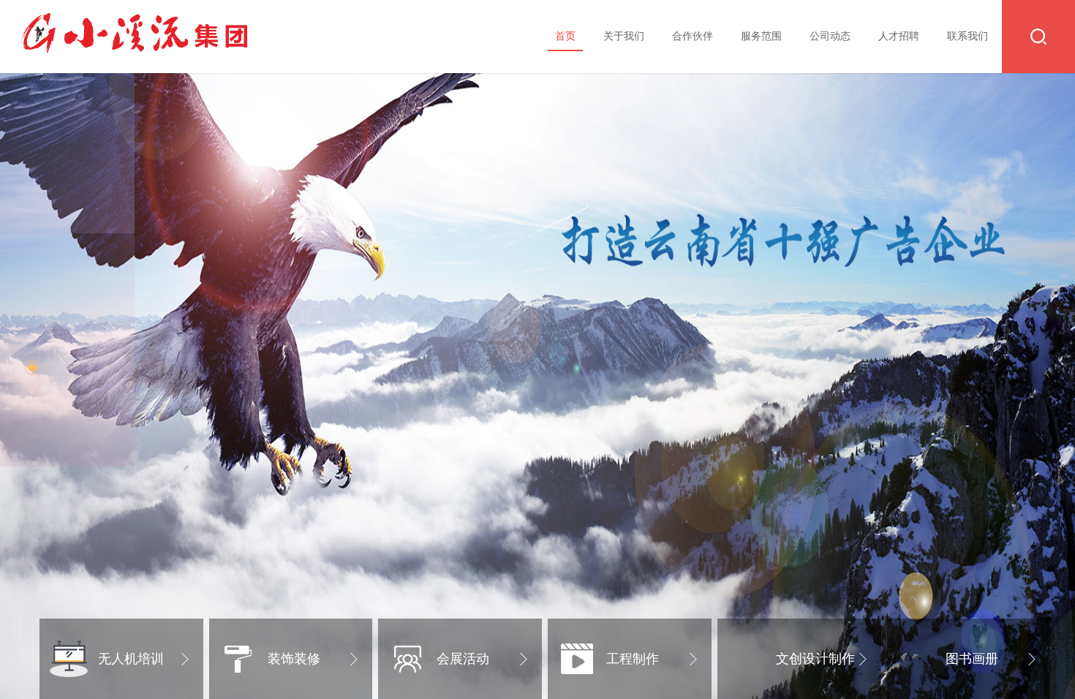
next (1034, 349)
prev (41, 349)
